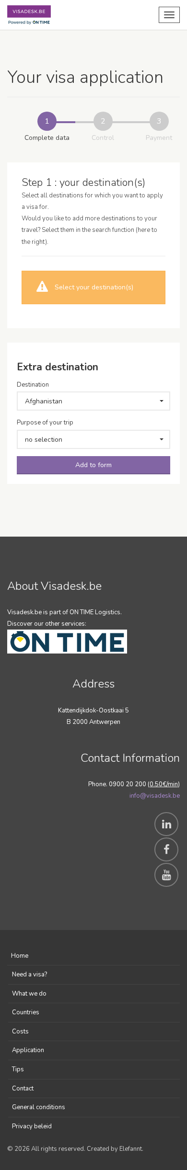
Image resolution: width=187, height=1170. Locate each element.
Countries (25, 1012)
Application (28, 1050)
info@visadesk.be (154, 795)
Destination (33, 384)
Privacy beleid (32, 1126)
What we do (29, 993)
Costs (20, 1031)
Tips (18, 1069)
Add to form (93, 465)
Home (19, 956)
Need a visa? (29, 974)
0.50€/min (164, 784)
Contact (23, 1088)
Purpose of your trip (45, 422)
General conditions (38, 1107)
